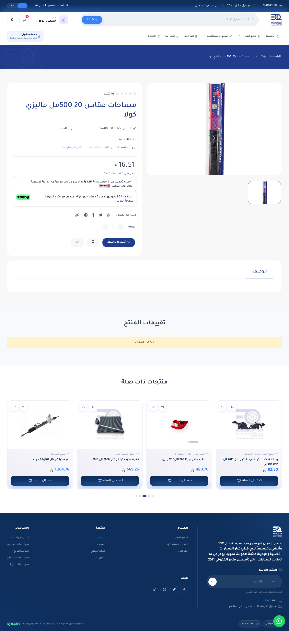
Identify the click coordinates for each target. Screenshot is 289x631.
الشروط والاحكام (19, 538)
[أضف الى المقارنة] (232, 407)
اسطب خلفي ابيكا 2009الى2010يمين (185, 459)
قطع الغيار (182, 538)
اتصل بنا (170, 36)
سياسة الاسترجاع (19, 564)
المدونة (101, 544)
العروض (189, 36)
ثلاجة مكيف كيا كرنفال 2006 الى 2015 (116, 459)
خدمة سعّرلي (97, 551)
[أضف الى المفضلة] (222, 407)
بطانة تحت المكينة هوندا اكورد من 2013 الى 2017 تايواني (250, 462)
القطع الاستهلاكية (218, 36)
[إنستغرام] (164, 589)
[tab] (259, 274)
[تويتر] (174, 589)
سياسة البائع (21, 551)
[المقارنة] (11, 19)
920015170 (270, 5)
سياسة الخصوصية (18, 544)
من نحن (101, 538)
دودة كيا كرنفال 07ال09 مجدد (50, 459)
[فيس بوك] (184, 589)
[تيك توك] (154, 589)
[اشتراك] (212, 582)
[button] (52, 19)
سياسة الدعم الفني (18, 558)
